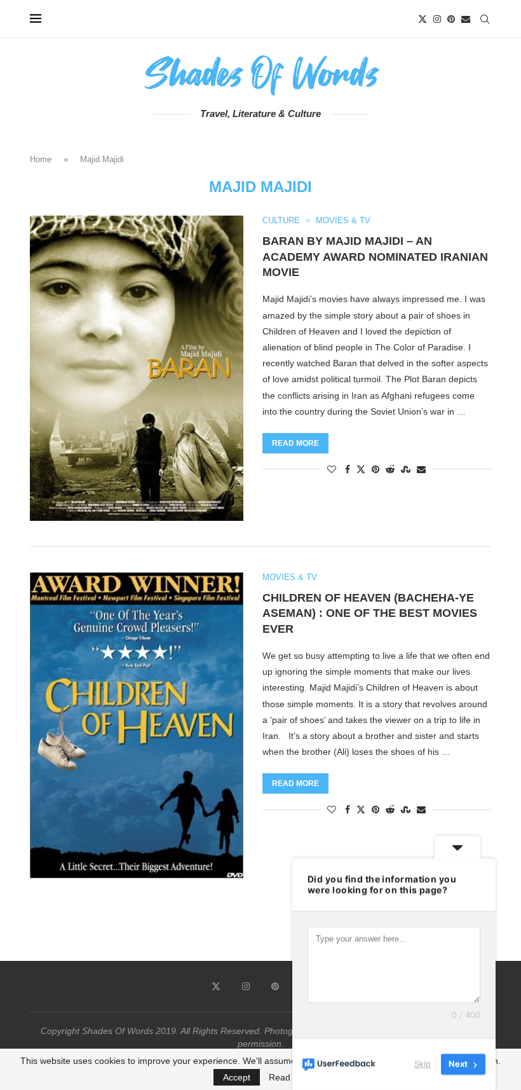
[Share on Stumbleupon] (405, 469)
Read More (291, 1077)
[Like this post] (331, 469)
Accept (236, 1077)
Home (40, 159)
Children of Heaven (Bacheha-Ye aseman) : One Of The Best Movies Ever (369, 613)
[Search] (484, 19)
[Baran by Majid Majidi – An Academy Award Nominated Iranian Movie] (136, 368)
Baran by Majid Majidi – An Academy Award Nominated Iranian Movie (375, 257)
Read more (295, 443)
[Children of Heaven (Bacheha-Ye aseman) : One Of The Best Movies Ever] (136, 725)
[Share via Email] (421, 469)
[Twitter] (422, 19)
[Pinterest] (451, 19)
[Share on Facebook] (347, 469)
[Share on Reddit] (390, 469)
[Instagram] (437, 19)
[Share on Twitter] (360, 469)
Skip (422, 1064)
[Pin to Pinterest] (375, 469)
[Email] (465, 19)
